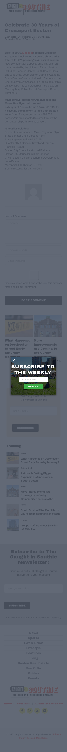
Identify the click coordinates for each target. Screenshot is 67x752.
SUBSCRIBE (33, 386)
